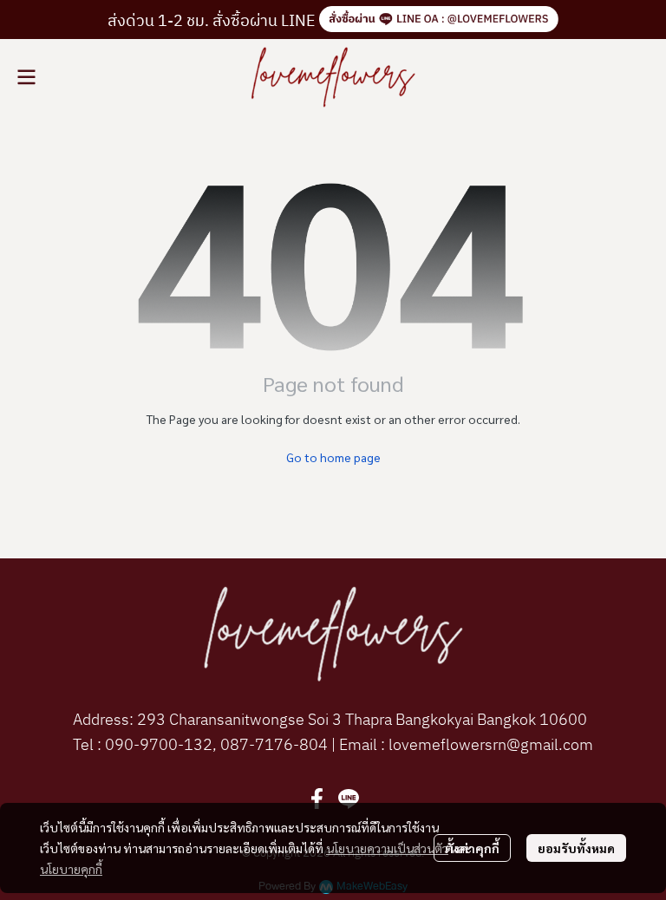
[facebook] (317, 798)
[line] (348, 798)
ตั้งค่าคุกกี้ (472, 848)
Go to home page (333, 457)
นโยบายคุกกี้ (71, 869)
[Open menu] (26, 77)
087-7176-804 (272, 746)
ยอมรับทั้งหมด (576, 848)
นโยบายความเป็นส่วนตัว (387, 848)
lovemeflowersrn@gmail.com (489, 746)
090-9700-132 (158, 746)
